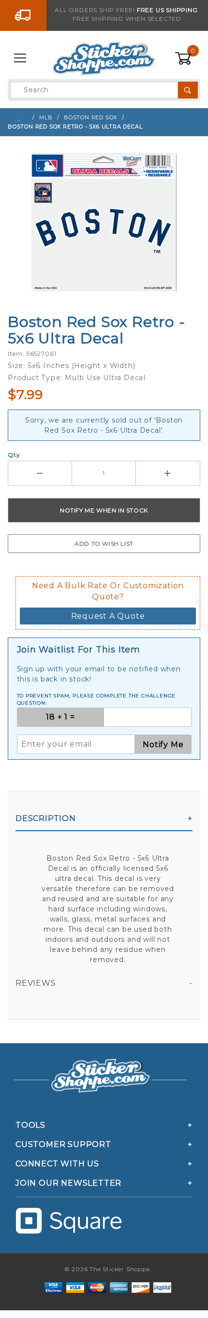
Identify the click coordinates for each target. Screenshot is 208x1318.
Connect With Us (57, 1163)
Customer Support (63, 1144)
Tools (30, 1125)
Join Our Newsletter (68, 1183)
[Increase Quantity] (168, 473)
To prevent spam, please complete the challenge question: (96, 699)
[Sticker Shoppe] (103, 58)
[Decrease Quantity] (40, 473)
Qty (14, 454)
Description (45, 818)
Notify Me (163, 744)
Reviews (35, 983)
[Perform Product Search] (188, 90)
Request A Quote (108, 616)
